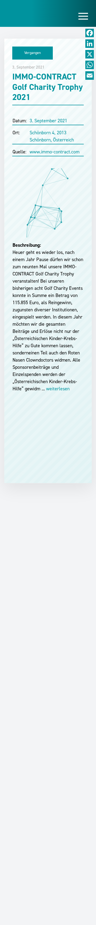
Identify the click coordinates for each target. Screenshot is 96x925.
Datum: (20, 121)
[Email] (89, 75)
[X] (89, 54)
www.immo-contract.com (54, 152)
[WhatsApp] (89, 65)
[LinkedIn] (89, 43)
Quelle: (19, 152)
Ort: (16, 132)
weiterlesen (57, 389)
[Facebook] (89, 33)
